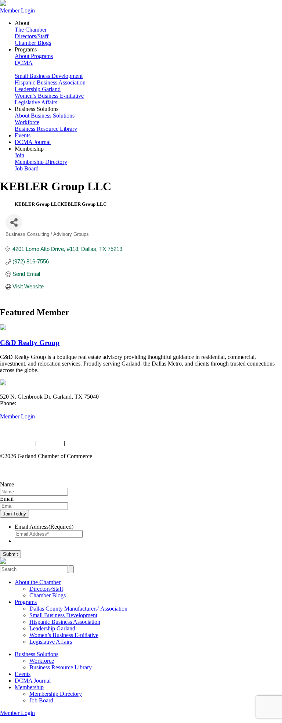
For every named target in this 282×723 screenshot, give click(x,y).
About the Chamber (38, 582)
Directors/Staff (31, 36)
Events (22, 135)
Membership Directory (41, 162)
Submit (10, 554)
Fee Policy (50, 443)
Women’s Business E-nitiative (49, 96)
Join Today (14, 514)
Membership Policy (89, 443)
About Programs (34, 56)
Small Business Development (49, 76)
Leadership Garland (38, 89)
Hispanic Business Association (50, 82)
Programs (26, 602)
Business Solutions (36, 654)
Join (19, 155)
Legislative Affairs (36, 102)
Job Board (27, 168)
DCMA (24, 63)
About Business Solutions (45, 115)
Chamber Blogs (33, 43)
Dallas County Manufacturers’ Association (78, 608)
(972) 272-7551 (36, 403)
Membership (29, 687)
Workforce (27, 122)
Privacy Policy (17, 443)
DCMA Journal (33, 142)
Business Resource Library (46, 129)
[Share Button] (14, 222)
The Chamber (31, 29)
